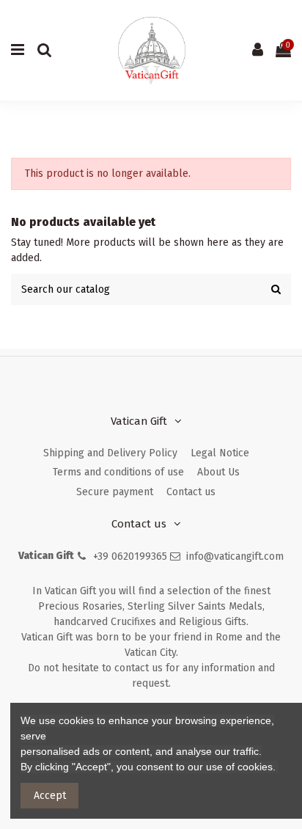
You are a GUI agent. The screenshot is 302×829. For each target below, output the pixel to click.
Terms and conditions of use (118, 472)
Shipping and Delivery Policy (110, 453)
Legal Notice (220, 453)
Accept (50, 795)
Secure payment (114, 492)
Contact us (191, 492)
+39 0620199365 (130, 556)
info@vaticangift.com (235, 556)
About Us (218, 472)
